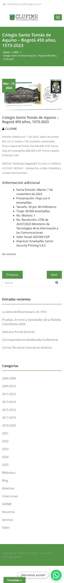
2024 (5, 457)
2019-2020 (9, 425)
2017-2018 (9, 418)
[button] (56, 575)
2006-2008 (9, 378)
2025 (5, 465)
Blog (5, 480)
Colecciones (10, 496)
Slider (6, 528)
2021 (5, 433)
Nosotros (8, 512)
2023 (5, 449)
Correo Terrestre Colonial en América (27, 348)
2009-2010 (9, 386)
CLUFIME (11, 129)
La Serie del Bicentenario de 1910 (24, 312)
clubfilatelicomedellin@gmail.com (23, 4)
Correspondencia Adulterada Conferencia (30, 340)
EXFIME (7, 504)
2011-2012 (9, 394)
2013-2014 (9, 402)
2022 (5, 441)
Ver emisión (9, 254)
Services (7, 520)
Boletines (8, 488)
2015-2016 (9, 410)
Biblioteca (8, 473)
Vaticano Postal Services (18, 332)
